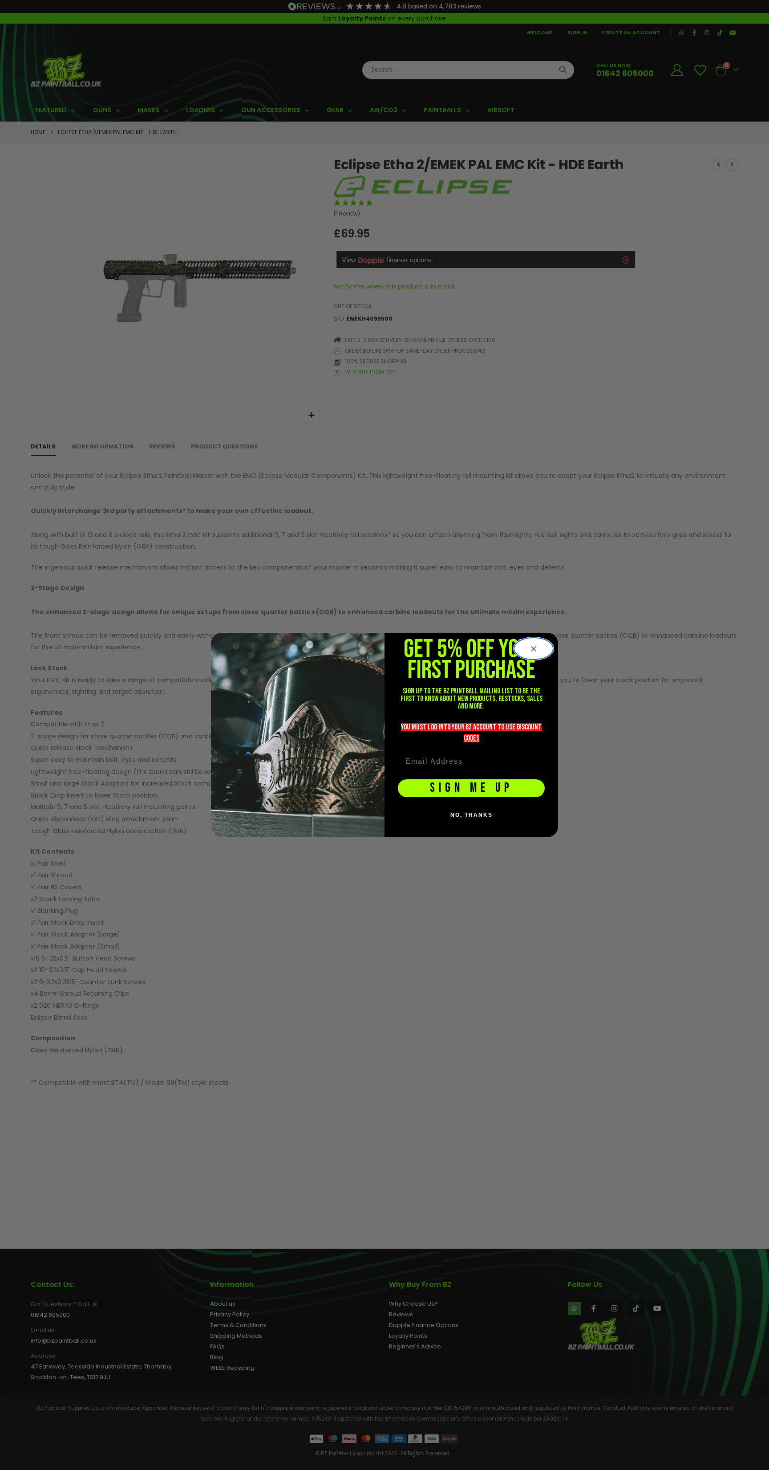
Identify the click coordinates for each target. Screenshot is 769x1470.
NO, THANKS (471, 815)
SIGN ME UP (471, 788)
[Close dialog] (534, 648)
